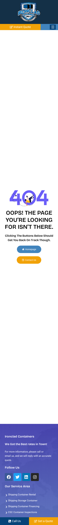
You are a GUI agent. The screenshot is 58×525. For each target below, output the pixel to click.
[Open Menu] (53, 27)
